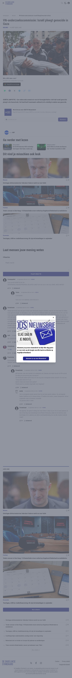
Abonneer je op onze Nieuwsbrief (36, 358)
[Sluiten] (53, 317)
